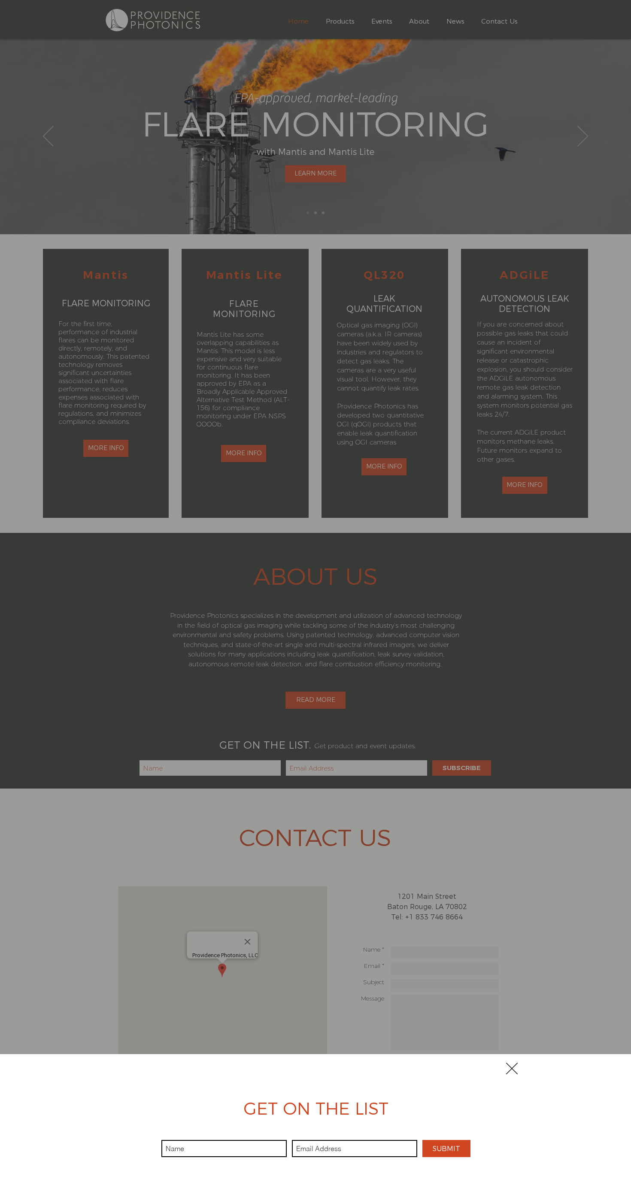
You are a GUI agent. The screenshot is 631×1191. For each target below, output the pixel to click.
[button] (512, 1068)
